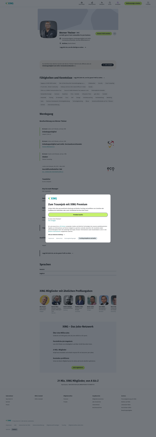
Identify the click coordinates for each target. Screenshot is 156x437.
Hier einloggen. (52, 220)
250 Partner (63, 226)
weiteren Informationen (54, 231)
